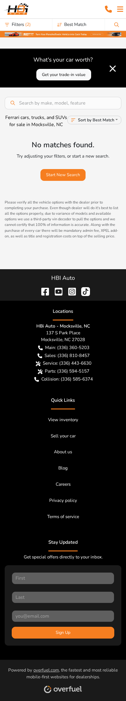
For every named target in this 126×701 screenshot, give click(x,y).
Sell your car (63, 436)
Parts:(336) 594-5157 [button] (67, 371)
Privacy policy (63, 500)
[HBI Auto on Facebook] (43, 291)
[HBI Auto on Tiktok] (83, 291)
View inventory (63, 420)
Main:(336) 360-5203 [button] (67, 347)
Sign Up (63, 632)
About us (63, 452)
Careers (63, 484)
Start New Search (63, 175)
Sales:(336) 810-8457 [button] (67, 355)
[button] (108, 9)
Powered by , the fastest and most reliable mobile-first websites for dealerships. (63, 673)
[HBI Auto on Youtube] (56, 291)
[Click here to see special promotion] (63, 34)
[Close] (113, 68)
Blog (63, 468)
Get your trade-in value (64, 74)
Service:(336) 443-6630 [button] (67, 363)
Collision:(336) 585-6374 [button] (67, 379)
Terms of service (63, 517)
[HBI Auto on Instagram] (69, 291)
